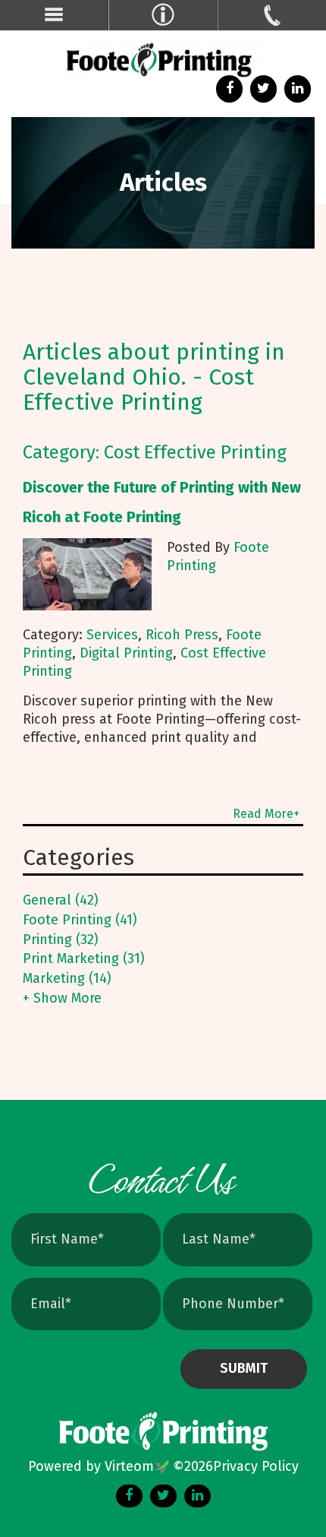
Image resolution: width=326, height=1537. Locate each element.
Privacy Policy (256, 1466)
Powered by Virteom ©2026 (120, 1466)
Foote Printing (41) (80, 919)
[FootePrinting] (163, 61)
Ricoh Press (182, 634)
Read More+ (266, 814)
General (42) (61, 900)
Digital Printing (126, 653)
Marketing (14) (67, 978)
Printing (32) (61, 939)
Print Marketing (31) (84, 958)
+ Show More (62, 998)
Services (112, 634)
